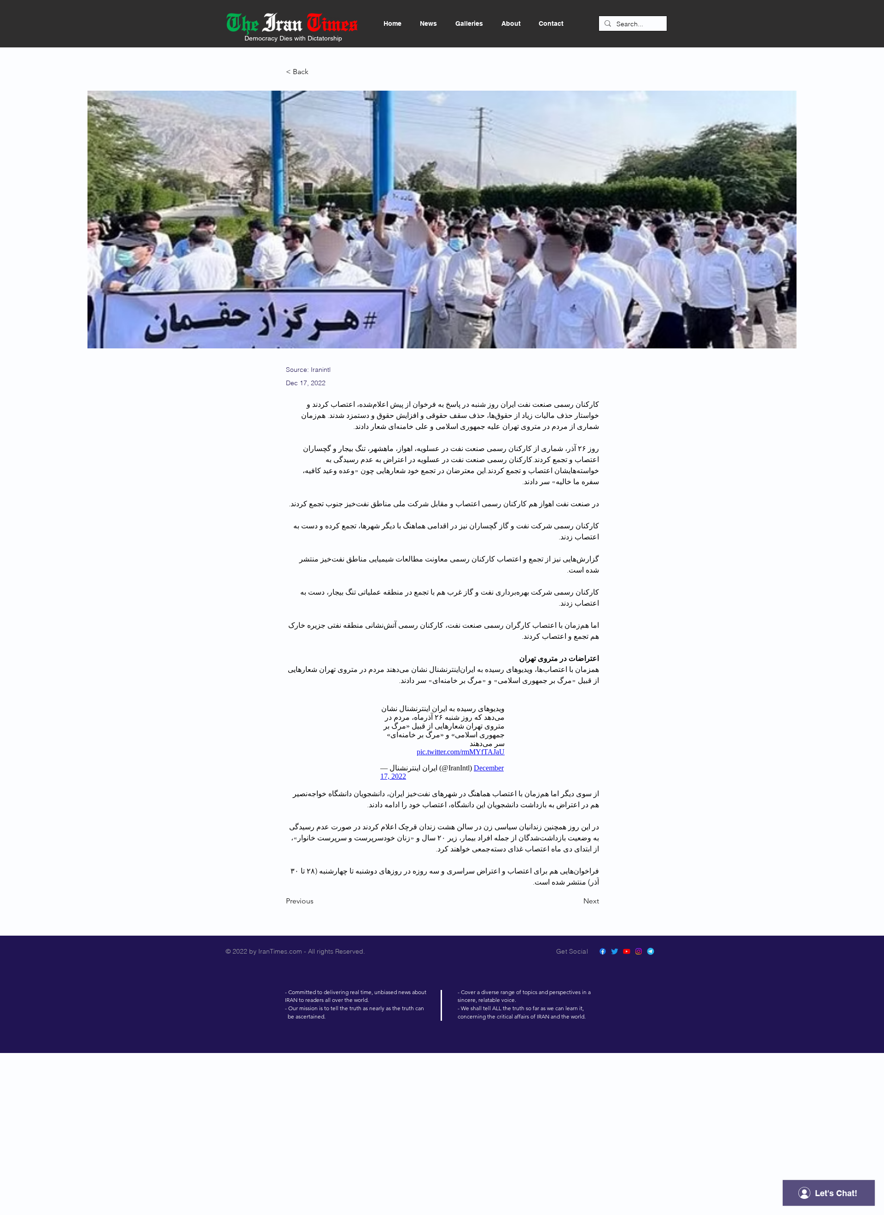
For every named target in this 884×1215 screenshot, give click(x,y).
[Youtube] (626, 951)
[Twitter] (615, 951)
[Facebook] (603, 951)
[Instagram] (638, 951)
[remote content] (442, 742)
